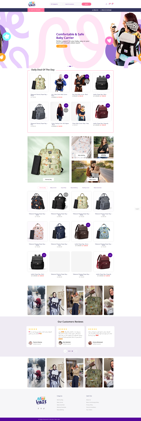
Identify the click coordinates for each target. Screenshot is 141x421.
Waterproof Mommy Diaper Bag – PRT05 (37, 244)
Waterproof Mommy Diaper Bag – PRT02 (103, 244)
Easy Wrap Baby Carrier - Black (80, 94)
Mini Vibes (54, 419)
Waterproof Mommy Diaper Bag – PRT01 (37, 214)
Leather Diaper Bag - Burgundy (100, 123)
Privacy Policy (89, 405)
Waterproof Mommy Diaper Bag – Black (59, 214)
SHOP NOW (73, 44)
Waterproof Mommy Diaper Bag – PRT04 (39, 95)
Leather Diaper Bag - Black (99, 94)
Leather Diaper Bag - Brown (81, 244)
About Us (95, 10)
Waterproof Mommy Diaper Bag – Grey (39, 124)
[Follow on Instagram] (41, 408)
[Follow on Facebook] (38, 408)
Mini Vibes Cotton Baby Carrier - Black (59, 95)
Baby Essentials (61, 405)
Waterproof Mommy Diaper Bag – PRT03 (81, 274)
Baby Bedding (60, 409)
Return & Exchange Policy (92, 402)
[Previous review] (65, 351)
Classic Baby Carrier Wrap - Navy (80, 123)
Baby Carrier (60, 402)
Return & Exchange (106, 10)
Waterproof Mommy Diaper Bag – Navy (59, 244)
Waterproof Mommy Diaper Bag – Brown (59, 274)
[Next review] (76, 351)
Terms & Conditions (91, 407)
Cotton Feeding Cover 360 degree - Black (60, 124)
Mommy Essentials (61, 407)
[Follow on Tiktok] (44, 408)
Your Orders (89, 409)
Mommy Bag (60, 400)
